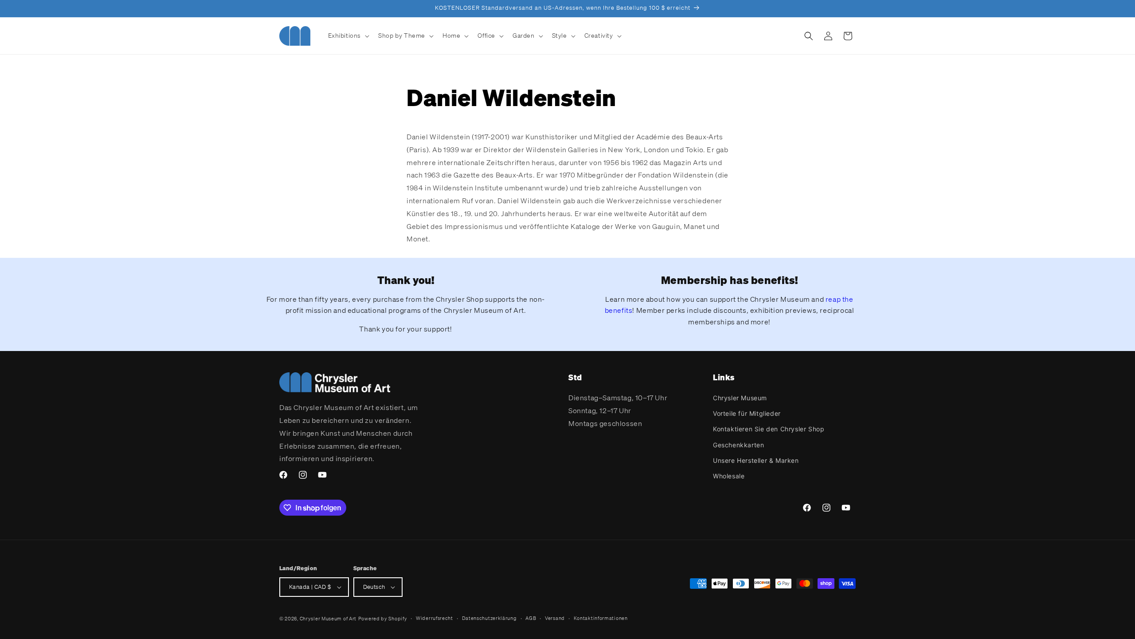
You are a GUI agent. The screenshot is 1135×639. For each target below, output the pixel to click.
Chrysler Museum (740, 398)
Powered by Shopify (382, 618)
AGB (530, 618)
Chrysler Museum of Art (328, 618)
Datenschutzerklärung (489, 618)
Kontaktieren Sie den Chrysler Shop (768, 429)
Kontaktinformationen (601, 618)
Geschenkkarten (738, 445)
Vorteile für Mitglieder (747, 413)
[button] (348, 35)
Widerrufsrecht (434, 618)
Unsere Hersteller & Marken (756, 460)
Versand (555, 618)
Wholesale (728, 476)
